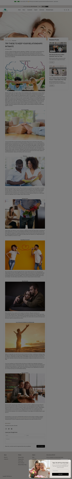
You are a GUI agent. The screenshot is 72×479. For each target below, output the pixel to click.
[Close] (69, 461)
